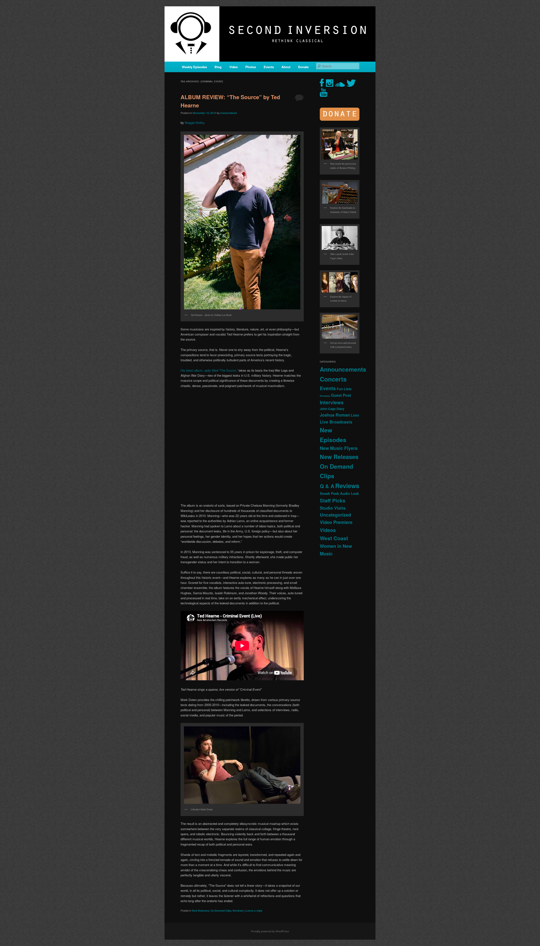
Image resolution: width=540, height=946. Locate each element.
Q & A (327, 486)
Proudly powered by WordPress (270, 931)
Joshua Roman (335, 415)
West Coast (334, 538)
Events (269, 67)
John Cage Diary (332, 408)
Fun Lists (344, 388)
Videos (328, 529)
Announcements (343, 369)
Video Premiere (336, 522)
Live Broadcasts (336, 422)
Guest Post (341, 395)
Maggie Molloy (195, 122)
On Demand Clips (221, 910)
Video (233, 67)
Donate (303, 67)
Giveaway (325, 395)
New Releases (200, 910)
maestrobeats (228, 113)
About (285, 67)
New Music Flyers (339, 448)
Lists (355, 415)
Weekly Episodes (194, 67)
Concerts (333, 379)
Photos (250, 67)
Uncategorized (335, 515)
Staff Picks (332, 500)
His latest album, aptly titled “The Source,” (209, 370)
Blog (218, 67)
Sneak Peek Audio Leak (339, 493)
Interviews (332, 402)
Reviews (238, 910)
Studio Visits (333, 508)
